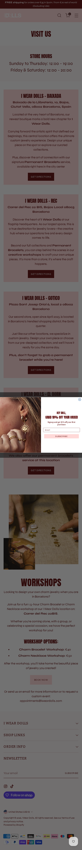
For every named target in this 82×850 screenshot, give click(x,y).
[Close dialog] (79, 399)
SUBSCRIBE (61, 436)
